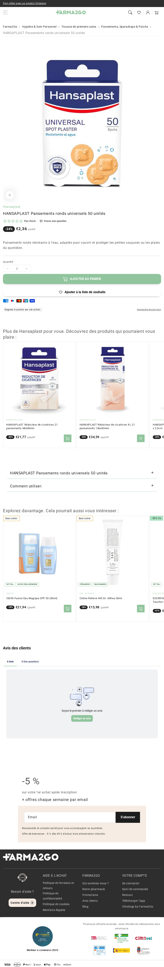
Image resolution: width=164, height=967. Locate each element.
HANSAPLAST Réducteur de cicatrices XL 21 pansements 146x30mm (107, 426)
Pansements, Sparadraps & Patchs (124, 26)
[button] (130, 12)
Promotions (90, 895)
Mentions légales (54, 910)
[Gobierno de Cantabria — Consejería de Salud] (143, 950)
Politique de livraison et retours (58, 885)
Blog (85, 906)
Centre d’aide (20, 902)
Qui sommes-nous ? (95, 883)
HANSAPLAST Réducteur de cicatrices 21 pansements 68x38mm (32, 426)
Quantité (8, 261)
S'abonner (128, 817)
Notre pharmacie (93, 889)
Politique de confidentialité (52, 896)
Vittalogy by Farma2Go (138, 906)
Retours (127, 895)
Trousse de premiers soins (78, 26)
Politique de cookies (56, 904)
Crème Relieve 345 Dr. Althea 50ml (101, 598)
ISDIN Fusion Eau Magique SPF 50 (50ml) (32, 598)
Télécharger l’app (133, 900)
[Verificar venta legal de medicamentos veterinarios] (99, 950)
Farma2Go (10, 26)
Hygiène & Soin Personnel (39, 26)
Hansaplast (11, 207)
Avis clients (90, 900)
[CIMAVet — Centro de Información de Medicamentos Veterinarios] (143, 938)
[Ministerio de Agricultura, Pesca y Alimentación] (121, 950)
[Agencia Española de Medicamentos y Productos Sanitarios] (99, 938)
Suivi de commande (135, 889)
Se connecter (131, 883)
